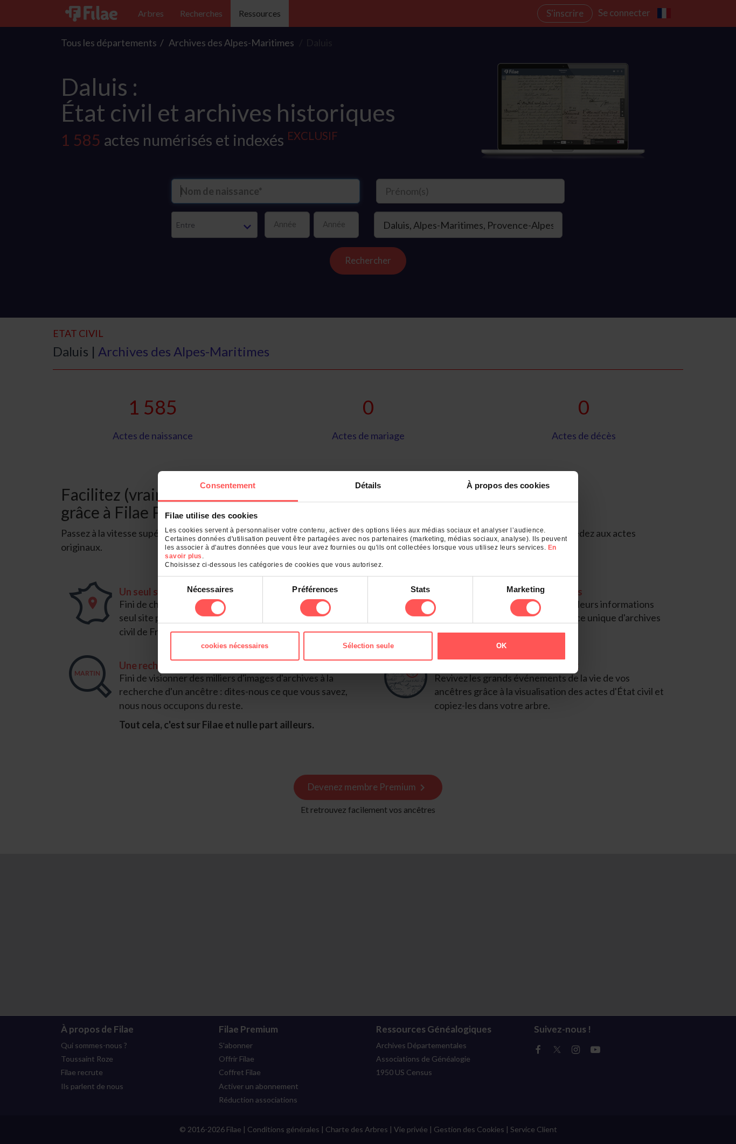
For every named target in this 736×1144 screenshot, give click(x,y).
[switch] (315, 607)
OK (501, 646)
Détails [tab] (368, 484)
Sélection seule (368, 646)
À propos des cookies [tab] (508, 484)
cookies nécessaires (234, 646)
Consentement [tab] (227, 484)
